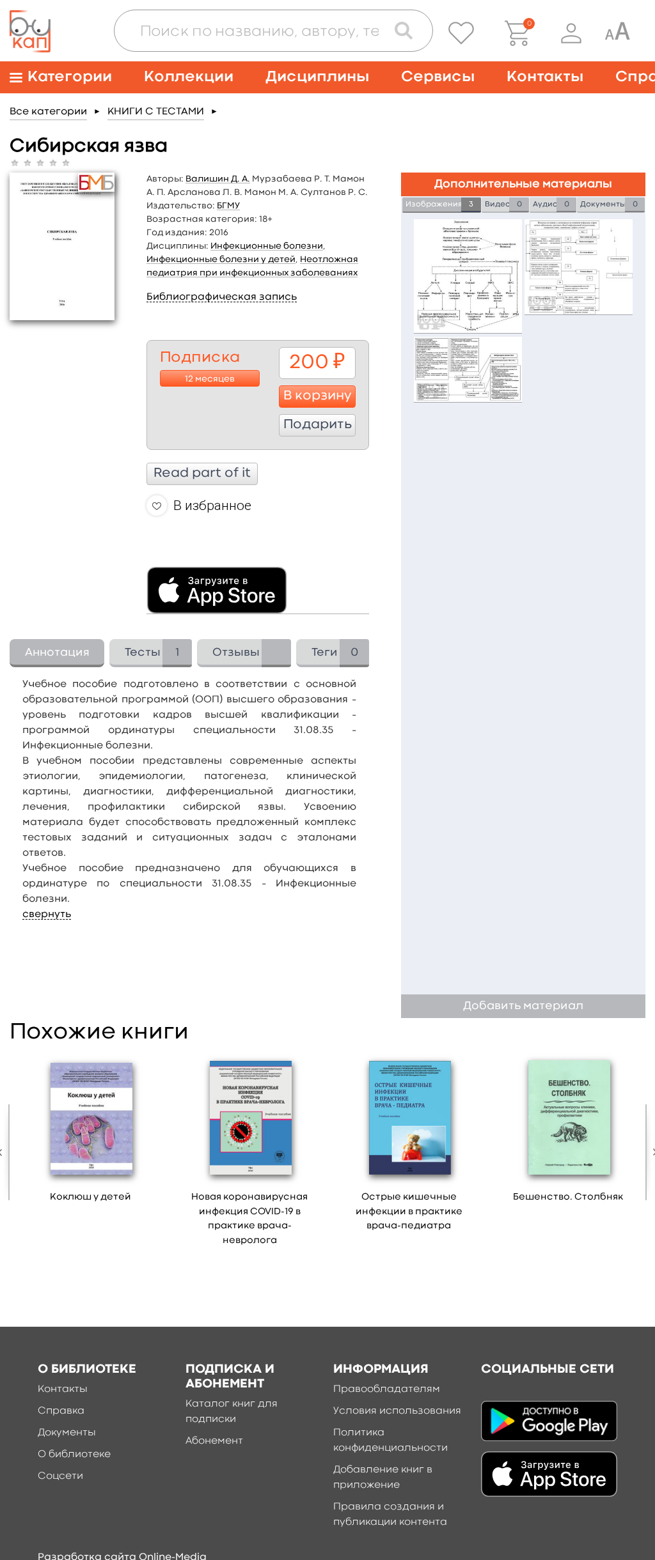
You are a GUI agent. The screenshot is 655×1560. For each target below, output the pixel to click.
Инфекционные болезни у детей (221, 259)
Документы (67, 1432)
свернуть (46, 914)
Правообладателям (386, 1389)
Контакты (545, 77)
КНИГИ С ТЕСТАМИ (155, 111)
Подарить (317, 425)
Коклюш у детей (90, 1197)
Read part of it (202, 473)
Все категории (48, 111)
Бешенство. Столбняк (568, 1197)
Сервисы (438, 77)
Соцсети (60, 1476)
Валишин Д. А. (217, 179)
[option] (90, 1132)
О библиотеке (74, 1454)
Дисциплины (317, 77)
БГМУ (228, 206)
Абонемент (214, 1441)
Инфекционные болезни (266, 246)
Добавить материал (523, 1006)
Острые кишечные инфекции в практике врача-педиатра (409, 1211)
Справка (61, 1411)
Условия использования (397, 1411)
